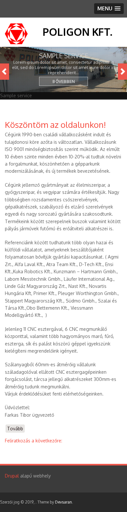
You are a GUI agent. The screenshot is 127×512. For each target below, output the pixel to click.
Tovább (16, 429)
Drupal (12, 475)
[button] (109, 8)
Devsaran (63, 502)
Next (122, 71)
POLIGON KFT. (77, 31)
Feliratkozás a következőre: (33, 440)
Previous (4, 71)
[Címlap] (16, 42)
